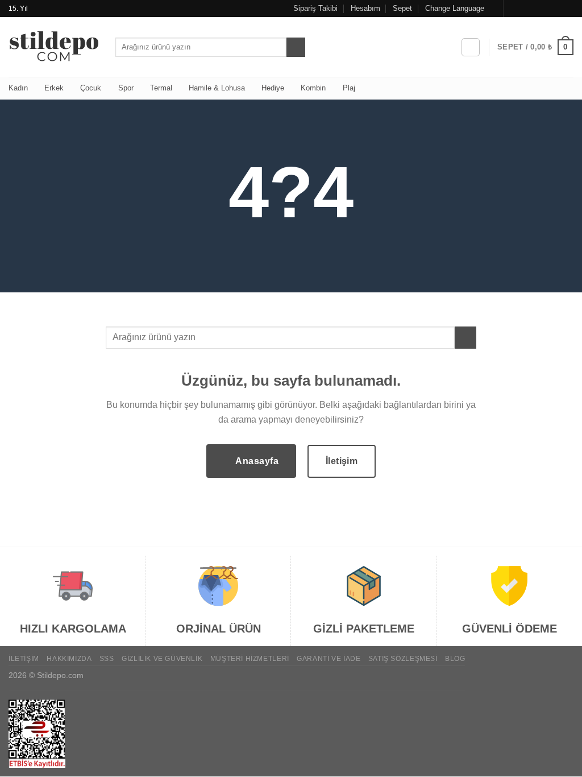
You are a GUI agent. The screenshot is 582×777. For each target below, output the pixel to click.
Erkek (54, 88)
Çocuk (90, 88)
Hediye (272, 88)
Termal (161, 88)
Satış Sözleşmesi (403, 659)
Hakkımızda (69, 659)
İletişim (24, 659)
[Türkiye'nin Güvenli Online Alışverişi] (53, 47)
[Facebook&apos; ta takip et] (513, 9)
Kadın (18, 88)
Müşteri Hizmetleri (249, 659)
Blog (455, 659)
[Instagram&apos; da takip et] (524, 9)
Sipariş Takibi (315, 8)
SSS (106, 659)
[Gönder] (295, 47)
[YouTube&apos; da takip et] (567, 9)
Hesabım (365, 8)
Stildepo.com (60, 675)
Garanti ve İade (328, 659)
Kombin (313, 88)
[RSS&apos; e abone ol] (557, 9)
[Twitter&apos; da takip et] (535, 9)
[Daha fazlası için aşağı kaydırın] (291, 266)
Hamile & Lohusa (217, 88)
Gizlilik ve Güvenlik (162, 659)
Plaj (349, 88)
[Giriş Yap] (471, 47)
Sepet (402, 8)
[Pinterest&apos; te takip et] (546, 9)
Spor (126, 88)
